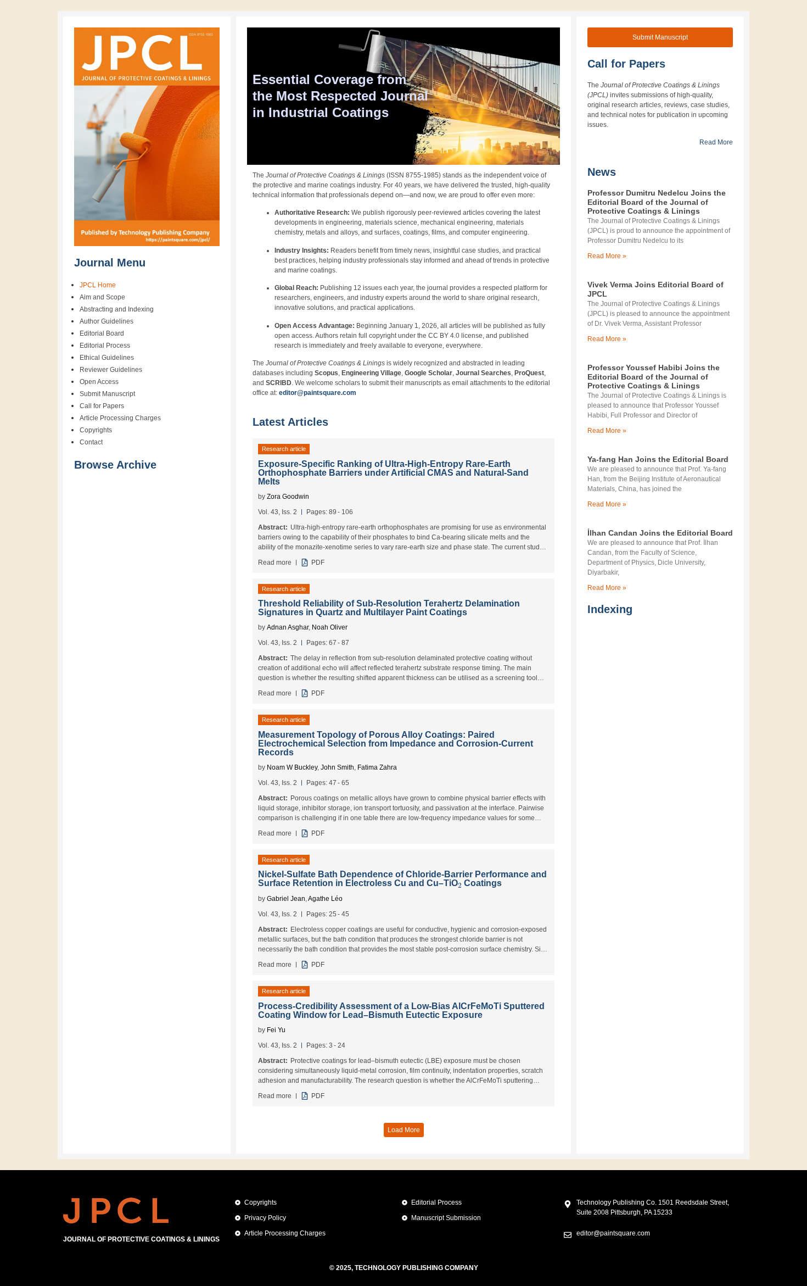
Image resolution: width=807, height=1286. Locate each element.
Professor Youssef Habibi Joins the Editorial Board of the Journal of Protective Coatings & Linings (653, 377)
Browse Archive (115, 465)
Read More (716, 142)
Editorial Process (105, 345)
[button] (404, 1130)
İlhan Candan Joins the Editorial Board (660, 532)
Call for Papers (102, 406)
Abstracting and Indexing (117, 309)
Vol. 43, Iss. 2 (277, 512)
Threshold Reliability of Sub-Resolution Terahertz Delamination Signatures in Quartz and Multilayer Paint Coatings (389, 608)
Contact (91, 442)
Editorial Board (102, 333)
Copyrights (96, 430)
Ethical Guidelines (107, 357)
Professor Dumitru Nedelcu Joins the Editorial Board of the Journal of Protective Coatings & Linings (656, 202)
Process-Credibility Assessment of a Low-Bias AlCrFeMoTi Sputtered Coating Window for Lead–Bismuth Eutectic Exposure (401, 1010)
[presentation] (460, 882)
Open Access (99, 382)
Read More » (606, 256)
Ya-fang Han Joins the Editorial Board (657, 459)
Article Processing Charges (120, 418)
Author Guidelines (106, 321)
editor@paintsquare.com (317, 393)
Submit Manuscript (107, 394)
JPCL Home (98, 285)
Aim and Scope (102, 297)
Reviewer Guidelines (111, 370)
